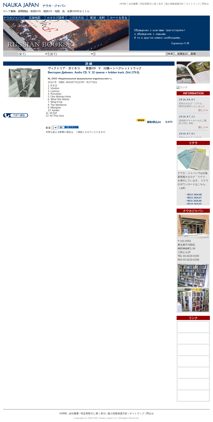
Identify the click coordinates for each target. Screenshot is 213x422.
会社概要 (133, 3)
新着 (193, 53)
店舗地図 (34, 17)
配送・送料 (97, 17)
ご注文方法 (76, 17)
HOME (123, 3)
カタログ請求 (55, 17)
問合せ (205, 3)
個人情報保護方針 (174, 3)
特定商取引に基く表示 (151, 3)
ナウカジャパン (13, 17)
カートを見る (118, 17)
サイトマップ (193, 3)
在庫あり (182, 53)
